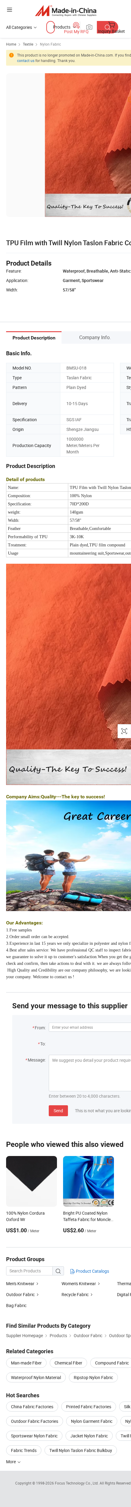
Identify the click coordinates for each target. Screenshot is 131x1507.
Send (58, 1110)
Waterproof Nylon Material (36, 1377)
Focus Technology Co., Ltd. (77, 1483)
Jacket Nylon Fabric (89, 1436)
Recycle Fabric (75, 1294)
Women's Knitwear (79, 1283)
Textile (28, 44)
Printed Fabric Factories (88, 1406)
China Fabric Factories (32, 1406)
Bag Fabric (16, 1305)
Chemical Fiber (68, 1363)
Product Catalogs (92, 1271)
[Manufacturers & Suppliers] (65, 10)
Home (11, 44)
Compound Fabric (112, 1363)
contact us (25, 60)
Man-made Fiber (26, 1363)
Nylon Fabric (50, 44)
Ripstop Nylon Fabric (93, 1377)
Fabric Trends (24, 1450)
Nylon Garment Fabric (91, 1421)
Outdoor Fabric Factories (34, 1421)
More (11, 1461)
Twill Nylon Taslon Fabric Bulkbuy (80, 1450)
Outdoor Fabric (20, 1294)
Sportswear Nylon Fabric (34, 1436)
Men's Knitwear (20, 1283)
